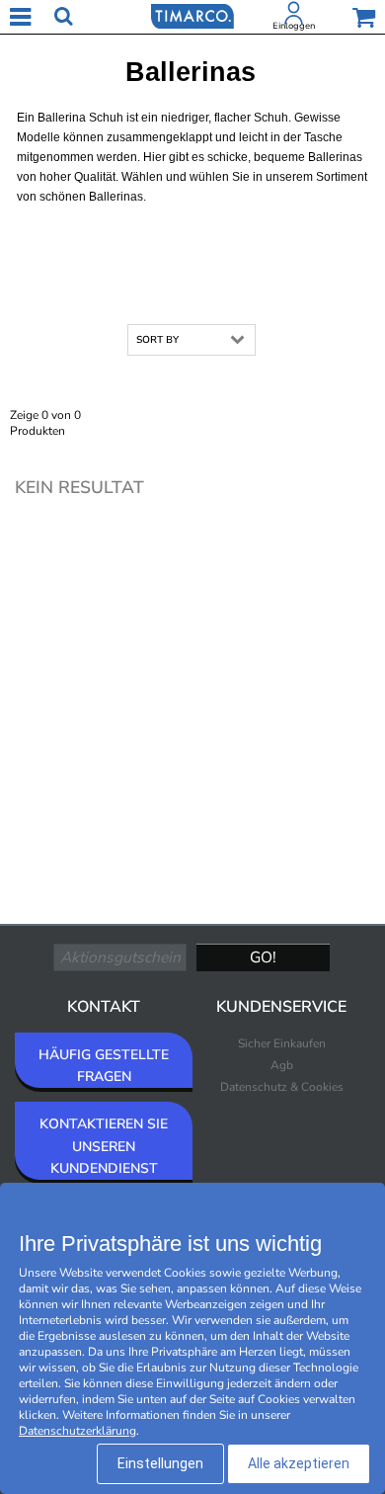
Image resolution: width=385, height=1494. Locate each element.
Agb (281, 1065)
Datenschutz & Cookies (282, 1087)
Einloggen (293, 26)
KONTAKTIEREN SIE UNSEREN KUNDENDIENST (103, 1146)
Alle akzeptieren (298, 1463)
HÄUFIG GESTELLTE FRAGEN (103, 1065)
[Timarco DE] (192, 15)
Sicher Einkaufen (282, 1043)
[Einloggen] (294, 17)
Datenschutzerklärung (77, 1431)
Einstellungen (160, 1463)
